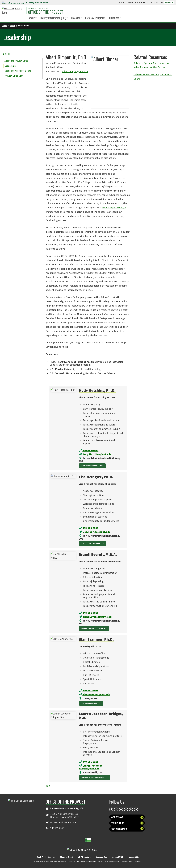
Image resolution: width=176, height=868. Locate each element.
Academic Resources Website (93, 628)
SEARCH (170, 2)
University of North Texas (36, 2)
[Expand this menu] (36, 18)
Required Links (127, 861)
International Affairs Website (93, 777)
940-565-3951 (90, 612)
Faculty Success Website (91, 466)
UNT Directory (84, 857)
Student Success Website (91, 543)
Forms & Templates (95, 18)
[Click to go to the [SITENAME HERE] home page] (13, 10)
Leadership (10, 65)
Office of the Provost (45, 12)
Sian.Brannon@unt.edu (96, 694)
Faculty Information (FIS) (53, 18)
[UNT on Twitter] (116, 809)
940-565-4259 (90, 528)
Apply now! (117, 817)
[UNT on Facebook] (111, 809)
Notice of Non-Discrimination (86, 861)
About (31, 18)
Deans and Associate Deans (18, 70)
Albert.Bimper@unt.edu (75, 71)
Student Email (66, 857)
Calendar (75, 18)
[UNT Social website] (136, 809)
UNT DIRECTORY (156, 2)
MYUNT (122, 2)
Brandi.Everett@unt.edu (97, 616)
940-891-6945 (90, 690)
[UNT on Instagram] (126, 809)
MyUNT (39, 857)
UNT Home (137, 861)
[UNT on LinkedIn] (131, 809)
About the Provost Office (16, 60)
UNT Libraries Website (90, 703)
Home (4, 25)
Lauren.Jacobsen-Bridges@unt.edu (91, 767)
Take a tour (117, 822)
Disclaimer (71, 861)
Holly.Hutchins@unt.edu (96, 454)
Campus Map (101, 857)
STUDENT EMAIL (141, 2)
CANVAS (130, 2)
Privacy (100, 861)
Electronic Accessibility (112, 861)
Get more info (119, 828)
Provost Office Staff (14, 75)
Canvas (51, 857)
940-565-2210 (90, 761)
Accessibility (134, 857)
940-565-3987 (90, 450)
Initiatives (113, 18)
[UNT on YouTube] (121, 809)
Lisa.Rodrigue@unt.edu (96, 531)
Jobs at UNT (117, 857)
